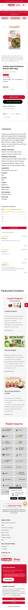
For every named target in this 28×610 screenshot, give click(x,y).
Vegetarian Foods (8, 461)
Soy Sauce (8, 479)
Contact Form (5, 555)
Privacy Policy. (17, 595)
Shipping (13, 79)
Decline (13, 602)
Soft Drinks (22, 479)
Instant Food (21, 436)
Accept (14, 599)
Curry (20, 429)
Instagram (4, 546)
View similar (13, 498)
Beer (20, 467)
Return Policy (5, 532)
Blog (2, 540)
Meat (6, 436)
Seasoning (8, 491)
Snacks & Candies (21, 448)
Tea (20, 485)
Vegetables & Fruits (8, 430)
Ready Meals (20, 442)
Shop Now (8, 414)
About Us (4, 18)
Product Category (6, 537)
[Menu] (2, 5)
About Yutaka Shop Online (8, 522)
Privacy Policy (5, 530)
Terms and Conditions (7, 527)
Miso (6, 473)
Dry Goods (8, 467)
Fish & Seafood (7, 442)
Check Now (8, 330)
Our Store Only (15, 18)
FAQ (2, 525)
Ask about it (22, 498)
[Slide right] (17, 52)
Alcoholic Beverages (22, 473)
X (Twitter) (4, 549)
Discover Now (9, 371)
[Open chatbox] (25, 503)
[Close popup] (25, 489)
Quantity (6, 87)
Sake (20, 454)
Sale (24, 18)
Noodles (7, 454)
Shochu (21, 461)
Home (3, 10)
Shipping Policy (5, 535)
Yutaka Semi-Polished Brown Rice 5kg (16, 10)
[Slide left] (10, 52)
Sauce (7, 485)
